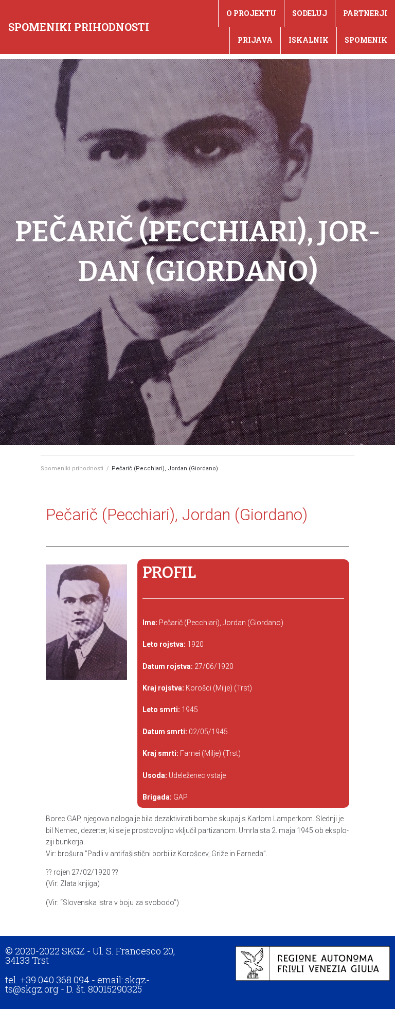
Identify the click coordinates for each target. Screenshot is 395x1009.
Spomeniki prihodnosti (78, 26)
